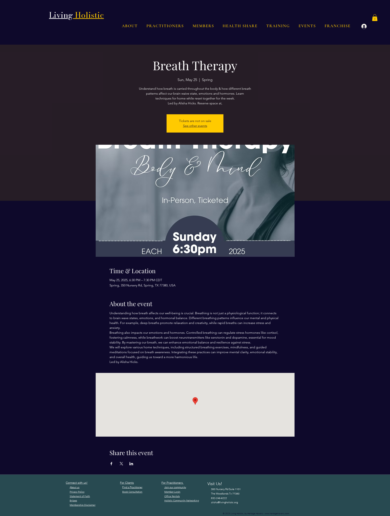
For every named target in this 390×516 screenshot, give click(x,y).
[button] (375, 17)
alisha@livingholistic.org (224, 502)
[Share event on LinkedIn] (131, 463)
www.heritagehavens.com (277, 513)
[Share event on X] (121, 463)
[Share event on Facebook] (111, 463)
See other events (195, 126)
